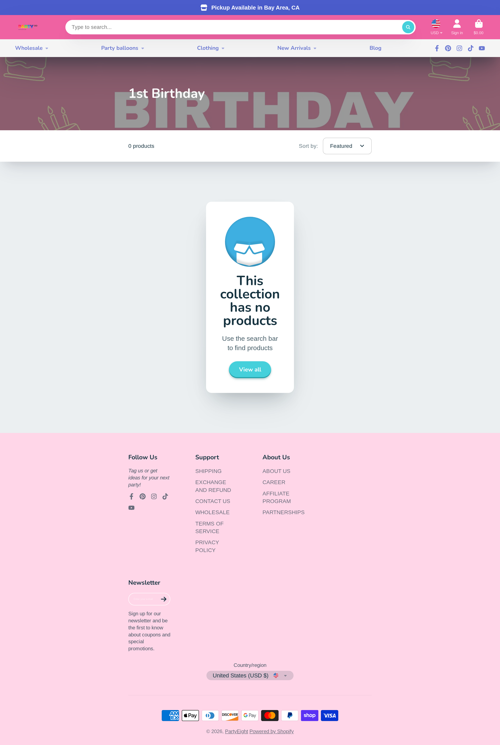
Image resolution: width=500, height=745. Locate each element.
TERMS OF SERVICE (209, 527)
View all (250, 369)
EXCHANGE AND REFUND (213, 486)
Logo (27, 27)
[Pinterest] (448, 48)
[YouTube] (482, 48)
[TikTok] (471, 48)
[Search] (408, 27)
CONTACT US (212, 501)
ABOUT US (276, 471)
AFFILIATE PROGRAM (276, 497)
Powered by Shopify (271, 731)
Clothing (208, 48)
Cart (479, 27)
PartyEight (236, 731)
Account (457, 27)
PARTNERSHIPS (283, 512)
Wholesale (29, 48)
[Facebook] (437, 48)
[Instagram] (459, 48)
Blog (375, 48)
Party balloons (119, 48)
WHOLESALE (212, 512)
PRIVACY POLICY (207, 546)
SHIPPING (208, 471)
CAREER (273, 482)
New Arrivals (294, 48)
